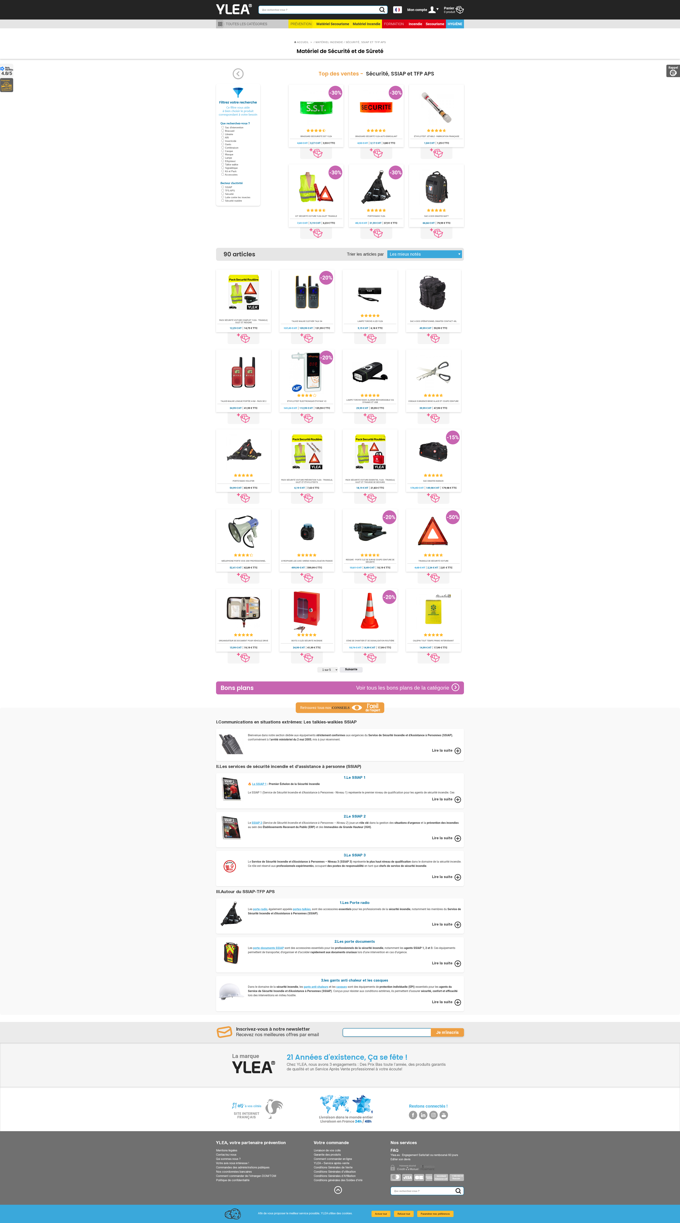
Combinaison (231, 147)
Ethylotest (230, 161)
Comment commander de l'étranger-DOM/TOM (246, 1176)
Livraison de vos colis (327, 1150)
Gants (228, 144)
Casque (229, 151)
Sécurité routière (233, 200)
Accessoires (231, 174)
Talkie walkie (231, 164)
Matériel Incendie (366, 24)
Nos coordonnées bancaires (234, 1172)
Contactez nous (226, 1155)
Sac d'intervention (234, 127)
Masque (229, 154)
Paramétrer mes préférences (435, 1214)
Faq (394, 1151)
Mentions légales (226, 1150)
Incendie (415, 24)
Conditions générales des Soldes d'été (338, 1180)
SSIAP (228, 187)
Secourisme (435, 24)
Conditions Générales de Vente (333, 1167)
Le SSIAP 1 (259, 784)
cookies (347, 1213)
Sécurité (229, 194)
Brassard (229, 131)
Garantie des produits (327, 1155)
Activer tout (381, 1214)
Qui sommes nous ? (228, 1159)
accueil (303, 42)
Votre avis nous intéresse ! (232, 1163)
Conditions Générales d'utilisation (335, 1172)
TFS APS (230, 190)
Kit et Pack (231, 171)
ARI (227, 137)
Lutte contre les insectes (237, 197)
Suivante (351, 669)
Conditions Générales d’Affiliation (335, 1176)
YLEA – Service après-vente (331, 1163)
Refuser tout (404, 1214)
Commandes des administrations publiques (243, 1167)
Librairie (229, 134)
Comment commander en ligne (333, 1159)
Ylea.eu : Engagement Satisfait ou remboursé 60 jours (424, 1155)
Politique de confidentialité (233, 1180)
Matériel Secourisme (332, 24)
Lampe (228, 158)
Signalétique (231, 168)
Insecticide (230, 141)
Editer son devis (400, 1159)
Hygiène (455, 24)
